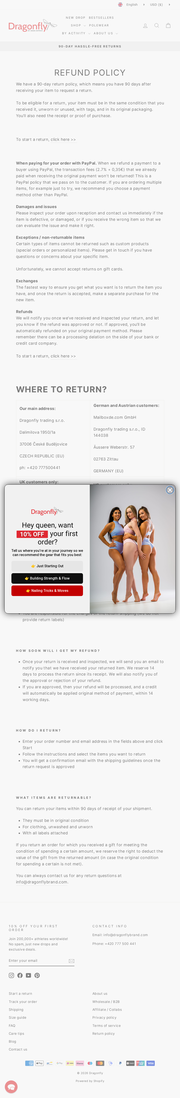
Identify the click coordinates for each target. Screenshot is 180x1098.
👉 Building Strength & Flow (47, 578)
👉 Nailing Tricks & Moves (47, 591)
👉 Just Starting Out (47, 566)
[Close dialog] (170, 490)
